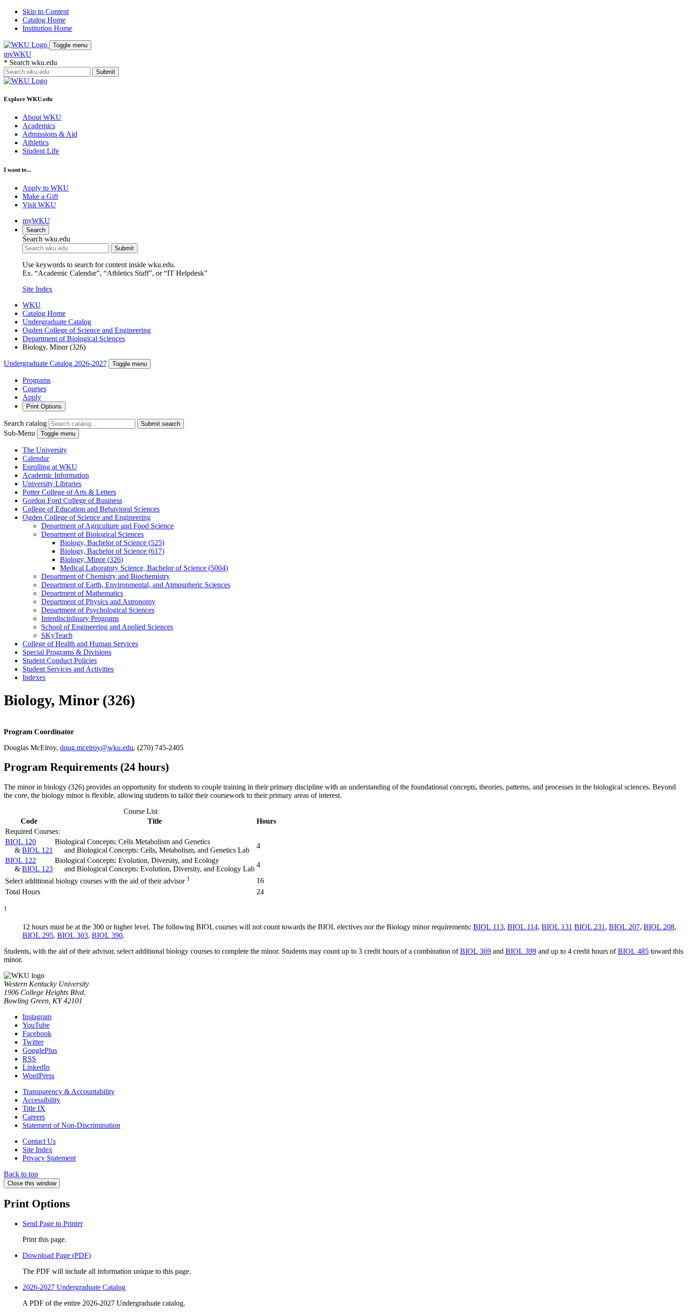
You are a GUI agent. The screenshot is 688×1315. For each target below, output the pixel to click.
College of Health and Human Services (80, 644)
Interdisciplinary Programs (80, 618)
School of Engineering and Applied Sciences (107, 627)
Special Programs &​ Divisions (66, 652)
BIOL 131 (557, 927)
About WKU (41, 117)
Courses (34, 389)
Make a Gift (40, 196)
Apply (31, 397)
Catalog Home (44, 20)
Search (35, 230)
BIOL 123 (37, 869)
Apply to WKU (45, 188)
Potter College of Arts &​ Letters (69, 492)
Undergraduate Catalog (56, 322)
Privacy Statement (49, 1158)
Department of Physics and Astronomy (98, 602)
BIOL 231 (589, 927)
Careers (33, 1117)
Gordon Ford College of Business (72, 500)
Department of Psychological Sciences (97, 610)
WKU (31, 305)
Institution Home (47, 28)
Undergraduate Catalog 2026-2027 (55, 363)
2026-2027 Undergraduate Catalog (73, 1287)
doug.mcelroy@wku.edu (96, 748)
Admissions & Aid (49, 134)
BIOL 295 (37, 935)
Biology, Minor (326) (91, 559)
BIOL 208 (659, 927)
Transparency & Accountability (68, 1092)
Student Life (40, 151)
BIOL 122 (20, 860)
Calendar (35, 458)
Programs (36, 380)
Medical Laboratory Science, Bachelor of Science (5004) (144, 568)
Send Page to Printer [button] (52, 1223)
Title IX (33, 1108)
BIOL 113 (488, 927)
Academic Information (55, 475)
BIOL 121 (37, 850)
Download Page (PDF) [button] (56, 1255)
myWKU (17, 54)
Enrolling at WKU (49, 467)
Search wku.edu (30, 62)
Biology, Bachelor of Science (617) (112, 551)
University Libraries (51, 484)
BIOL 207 (624, 927)
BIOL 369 (475, 951)
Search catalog (25, 423)
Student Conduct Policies (59, 661)
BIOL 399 (520, 951)
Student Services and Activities (68, 669)
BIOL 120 (20, 842)
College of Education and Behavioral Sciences (91, 509)
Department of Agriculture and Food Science (107, 526)
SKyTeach (57, 635)
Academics (38, 126)
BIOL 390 (107, 935)
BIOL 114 (522, 927)
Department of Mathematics (82, 593)
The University (44, 450)
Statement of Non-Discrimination (71, 1125)
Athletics (35, 142)
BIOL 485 (633, 951)
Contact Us (39, 1141)
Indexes (33, 677)
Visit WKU (39, 205)
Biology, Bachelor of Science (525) (112, 543)
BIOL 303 (72, 935)
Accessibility (41, 1100)
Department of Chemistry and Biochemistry (105, 576)
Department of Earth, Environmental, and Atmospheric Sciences (135, 585)
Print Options (44, 406)
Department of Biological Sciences (73, 339)
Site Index (37, 289)
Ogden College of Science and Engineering (86, 330)
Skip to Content (45, 11)
